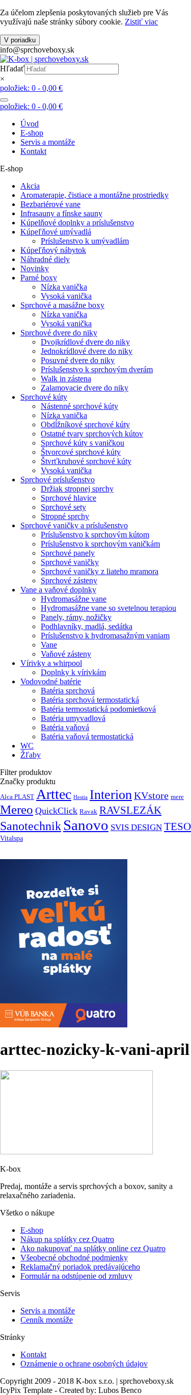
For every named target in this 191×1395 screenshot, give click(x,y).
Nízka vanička (64, 286)
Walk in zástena (66, 378)
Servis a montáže (47, 142)
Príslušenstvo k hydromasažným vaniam (105, 635)
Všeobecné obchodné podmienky (74, 1257)
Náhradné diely (45, 259)
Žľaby (30, 755)
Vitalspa (11, 838)
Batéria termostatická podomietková (98, 709)
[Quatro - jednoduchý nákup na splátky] (63, 1024)
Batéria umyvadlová (73, 718)
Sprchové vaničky (70, 562)
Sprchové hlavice (68, 498)
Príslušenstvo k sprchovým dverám (97, 369)
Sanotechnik (30, 826)
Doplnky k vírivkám (73, 672)
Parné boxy (38, 277)
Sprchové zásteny (69, 580)
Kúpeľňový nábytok (53, 250)
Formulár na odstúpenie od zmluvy (76, 1276)
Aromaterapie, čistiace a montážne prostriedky (94, 195)
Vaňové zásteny (66, 654)
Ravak (88, 811)
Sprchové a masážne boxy (62, 305)
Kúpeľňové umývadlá (55, 231)
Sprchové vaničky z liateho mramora (99, 571)
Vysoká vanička (66, 296)
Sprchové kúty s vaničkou (82, 442)
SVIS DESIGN (136, 827)
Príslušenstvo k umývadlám (85, 241)
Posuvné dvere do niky (78, 360)
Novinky (34, 268)
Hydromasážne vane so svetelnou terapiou (108, 608)
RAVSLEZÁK (130, 810)
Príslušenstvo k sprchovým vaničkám (100, 543)
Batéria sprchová (68, 690)
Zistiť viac (141, 21)
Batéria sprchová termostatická (90, 699)
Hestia (80, 797)
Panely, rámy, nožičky (76, 617)
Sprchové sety (63, 507)
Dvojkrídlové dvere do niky (85, 342)
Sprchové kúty (43, 397)
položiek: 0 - (31, 88)
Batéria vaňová (65, 727)
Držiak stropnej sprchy (77, 488)
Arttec (53, 794)
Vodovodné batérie (50, 681)
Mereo (16, 809)
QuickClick (56, 811)
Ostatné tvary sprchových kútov (92, 433)
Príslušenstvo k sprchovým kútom (95, 534)
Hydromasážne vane (73, 599)
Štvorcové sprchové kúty (81, 452)
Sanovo (85, 825)
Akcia (30, 186)
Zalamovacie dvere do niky (84, 387)
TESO (177, 826)
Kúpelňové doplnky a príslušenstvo (77, 222)
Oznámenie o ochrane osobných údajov (84, 1363)
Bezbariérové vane (50, 204)
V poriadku (20, 40)
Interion (111, 794)
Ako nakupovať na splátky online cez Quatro (93, 1248)
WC (27, 745)
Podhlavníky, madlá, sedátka (86, 626)
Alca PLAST (17, 796)
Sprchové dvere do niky (58, 332)
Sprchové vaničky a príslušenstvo (74, 525)
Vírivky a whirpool (51, 663)
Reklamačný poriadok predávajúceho (80, 1266)
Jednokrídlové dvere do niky (86, 351)
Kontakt (33, 151)
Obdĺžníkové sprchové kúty (85, 424)
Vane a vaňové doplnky (58, 589)
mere (177, 796)
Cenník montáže (46, 1319)
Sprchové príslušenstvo (57, 479)
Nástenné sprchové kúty (79, 406)
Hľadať (12, 68)
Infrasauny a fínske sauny (61, 213)
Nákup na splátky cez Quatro (67, 1239)
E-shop (31, 132)
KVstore (151, 795)
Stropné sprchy (65, 516)
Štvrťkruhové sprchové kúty (86, 461)
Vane (49, 644)
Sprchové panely (68, 553)
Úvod (29, 123)
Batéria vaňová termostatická (87, 736)
